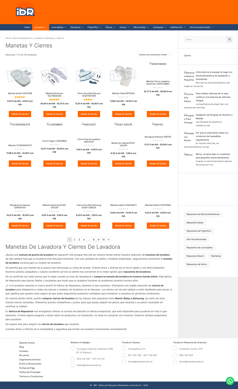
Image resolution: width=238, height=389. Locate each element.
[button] (230, 381)
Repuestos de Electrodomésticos (203, 214)
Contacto (23, 351)
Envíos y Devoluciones (30, 363)
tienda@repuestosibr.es (89, 365)
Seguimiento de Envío (30, 359)
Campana (158, 27)
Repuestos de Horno (197, 264)
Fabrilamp (216, 256)
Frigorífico (93, 27)
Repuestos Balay (195, 222)
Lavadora (39, 27)
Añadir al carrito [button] (20, 114)
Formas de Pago (27, 368)
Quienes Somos (27, 342)
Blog (21, 347)
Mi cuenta (24, 355)
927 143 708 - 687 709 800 (142, 355)
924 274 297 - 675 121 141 (91, 358)
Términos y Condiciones (31, 376)
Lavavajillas (57, 27)
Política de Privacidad (29, 372)
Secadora (75, 27)
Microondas (139, 27)
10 (103, 239)
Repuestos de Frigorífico (199, 231)
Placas (109, 27)
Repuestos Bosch (195, 256)
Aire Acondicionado (200, 27)
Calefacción (176, 27)
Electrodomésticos (22, 38)
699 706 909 (186, 355)
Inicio (27, 27)
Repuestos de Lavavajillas (200, 247)
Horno (123, 27)
